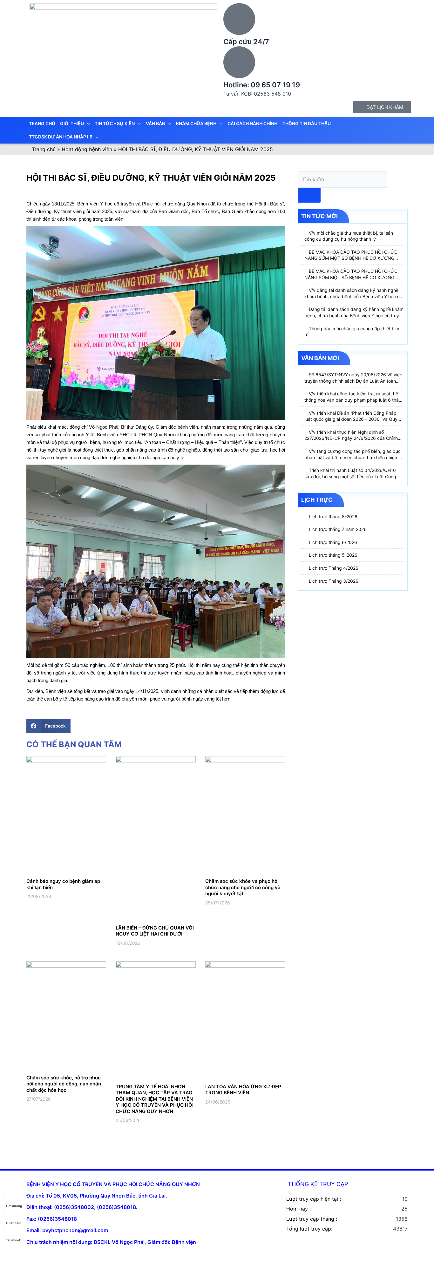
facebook (13, 1240)
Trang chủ (44, 149)
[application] (87, 123)
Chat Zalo (13, 1223)
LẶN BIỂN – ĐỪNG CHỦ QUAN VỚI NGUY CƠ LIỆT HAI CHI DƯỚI (155, 931)
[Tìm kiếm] (309, 195)
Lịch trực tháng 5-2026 (333, 555)
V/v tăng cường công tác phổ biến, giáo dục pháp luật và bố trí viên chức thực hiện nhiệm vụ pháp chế (352, 457)
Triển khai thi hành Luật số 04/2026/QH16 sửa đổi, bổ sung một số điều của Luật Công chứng (350, 476)
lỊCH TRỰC (317, 499)
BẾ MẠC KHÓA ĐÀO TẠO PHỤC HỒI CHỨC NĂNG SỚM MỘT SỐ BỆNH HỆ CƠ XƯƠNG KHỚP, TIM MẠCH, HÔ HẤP (350, 258)
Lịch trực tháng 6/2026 (333, 542)
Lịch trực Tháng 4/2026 (333, 568)
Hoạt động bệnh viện (87, 149)
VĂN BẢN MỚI (320, 358)
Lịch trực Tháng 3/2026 (333, 581)
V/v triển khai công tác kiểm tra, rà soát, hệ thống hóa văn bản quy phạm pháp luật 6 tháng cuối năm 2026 (354, 400)
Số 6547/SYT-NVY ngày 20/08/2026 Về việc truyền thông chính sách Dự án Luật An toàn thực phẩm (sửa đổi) (353, 381)
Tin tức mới (319, 216)
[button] (48, 726)
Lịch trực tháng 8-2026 (333, 516)
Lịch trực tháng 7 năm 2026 (338, 529)
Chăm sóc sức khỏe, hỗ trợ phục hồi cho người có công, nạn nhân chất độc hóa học (63, 1084)
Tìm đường (13, 1206)
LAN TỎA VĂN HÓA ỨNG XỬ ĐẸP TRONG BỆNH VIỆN (243, 1090)
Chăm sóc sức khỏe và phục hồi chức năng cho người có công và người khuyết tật (243, 887)
